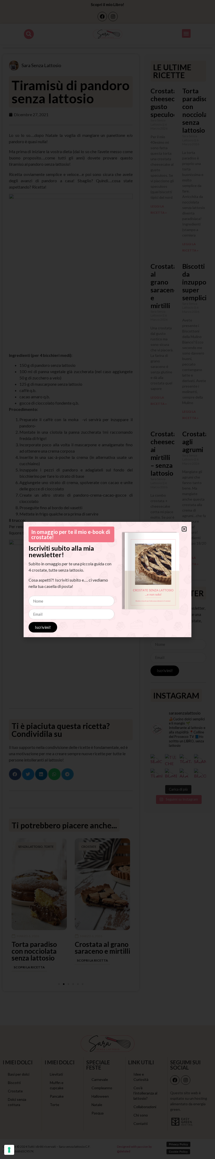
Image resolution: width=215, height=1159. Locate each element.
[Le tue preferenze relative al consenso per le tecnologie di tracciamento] (9, 1150)
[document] (107, 579)
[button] (184, 529)
